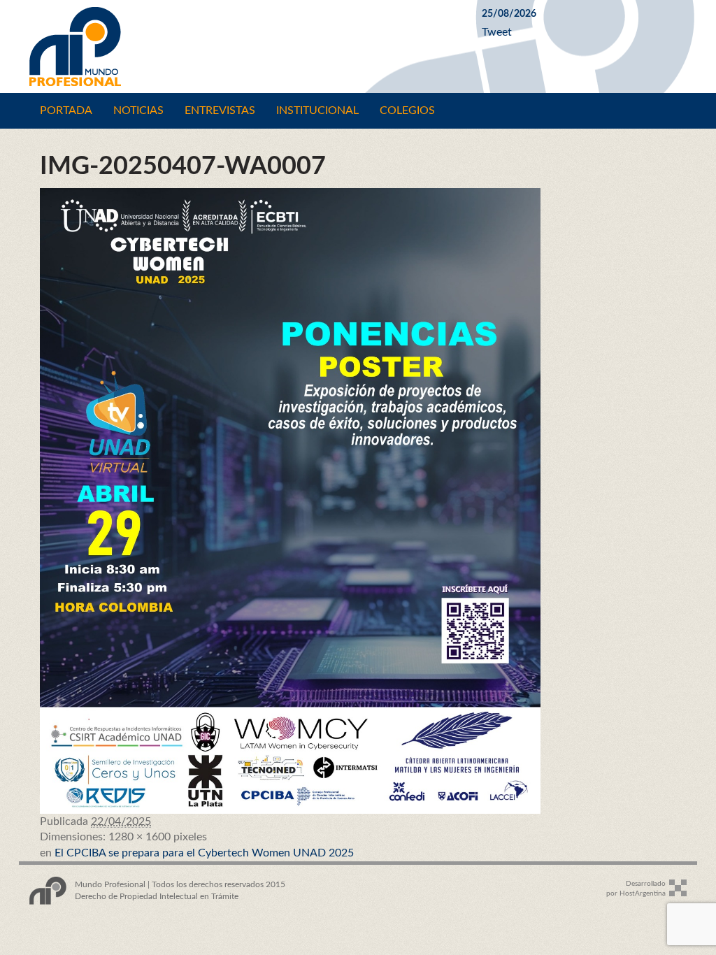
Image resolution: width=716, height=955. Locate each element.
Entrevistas (220, 110)
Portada (66, 110)
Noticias (138, 110)
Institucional (317, 110)
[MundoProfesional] (245, 46)
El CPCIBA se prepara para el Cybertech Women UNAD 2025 (204, 853)
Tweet (497, 32)
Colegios (407, 110)
